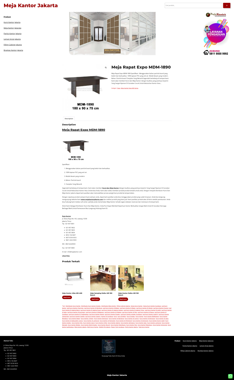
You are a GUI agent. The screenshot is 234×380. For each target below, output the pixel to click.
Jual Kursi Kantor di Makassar (95, 312)
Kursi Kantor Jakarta (114, 323)
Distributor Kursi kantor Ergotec (91, 306)
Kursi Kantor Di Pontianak (124, 321)
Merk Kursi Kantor (92, 327)
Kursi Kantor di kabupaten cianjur (72, 321)
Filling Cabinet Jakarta (123, 306)
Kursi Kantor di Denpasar (147, 318)
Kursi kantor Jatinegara (128, 323)
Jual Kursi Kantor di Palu (129, 312)
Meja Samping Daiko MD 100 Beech (101, 294)
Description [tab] (69, 119)
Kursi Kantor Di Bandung (116, 318)
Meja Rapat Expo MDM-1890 (83, 130)
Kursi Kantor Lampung (154, 323)
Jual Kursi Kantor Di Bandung (93, 308)
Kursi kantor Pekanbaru (145, 325)
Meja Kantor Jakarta (31, 5)
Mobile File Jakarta (104, 327)
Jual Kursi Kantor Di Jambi (153, 310)
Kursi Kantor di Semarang (140, 321)
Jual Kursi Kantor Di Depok (144, 308)
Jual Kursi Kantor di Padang (113, 312)
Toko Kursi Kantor (143, 327)
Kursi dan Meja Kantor (110, 188)
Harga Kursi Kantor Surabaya (152, 306)
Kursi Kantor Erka (77, 323)
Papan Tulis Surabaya (117, 327)
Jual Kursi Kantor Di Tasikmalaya (78, 314)
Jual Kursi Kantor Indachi (150, 314)
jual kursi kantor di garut (160, 308)
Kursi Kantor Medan (74, 325)
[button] (105, 67)
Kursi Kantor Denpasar (101, 318)
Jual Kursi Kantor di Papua (146, 312)
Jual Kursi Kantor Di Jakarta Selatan (112, 310)
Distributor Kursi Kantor (73, 306)
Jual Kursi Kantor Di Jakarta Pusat (90, 310)
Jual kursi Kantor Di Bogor (128, 308)
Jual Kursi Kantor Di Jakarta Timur (134, 310)
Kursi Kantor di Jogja (162, 318)
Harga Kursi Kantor (136, 306)
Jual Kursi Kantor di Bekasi (111, 308)
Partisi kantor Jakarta (131, 327)
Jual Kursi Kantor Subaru (92, 316)
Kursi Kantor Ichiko (101, 323)
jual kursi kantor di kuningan (76, 312)
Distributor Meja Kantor (108, 306)
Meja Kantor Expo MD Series (129, 88)
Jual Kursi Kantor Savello (77, 316)
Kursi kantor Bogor (74, 318)
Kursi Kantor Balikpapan (151, 316)
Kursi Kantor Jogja (141, 323)
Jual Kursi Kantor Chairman (75, 308)
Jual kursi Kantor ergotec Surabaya (131, 314)
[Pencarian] (226, 5)
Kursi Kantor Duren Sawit (157, 321)
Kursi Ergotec (131, 316)
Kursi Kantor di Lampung (91, 321)
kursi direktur (122, 316)
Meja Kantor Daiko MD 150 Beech (128, 294)
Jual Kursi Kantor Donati (96, 314)
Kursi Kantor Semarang (160, 325)
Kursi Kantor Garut (89, 323)
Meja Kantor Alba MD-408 (72, 293)
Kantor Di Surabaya (107, 316)
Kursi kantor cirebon (87, 318)
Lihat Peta (66, 256)
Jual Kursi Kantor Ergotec (112, 314)
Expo (118, 88)
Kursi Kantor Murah (104, 325)
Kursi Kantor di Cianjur (132, 318)
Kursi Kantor (139, 316)
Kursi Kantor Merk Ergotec (89, 325)
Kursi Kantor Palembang (118, 325)
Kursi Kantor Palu (131, 325)
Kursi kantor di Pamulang (107, 321)
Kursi (115, 316)
